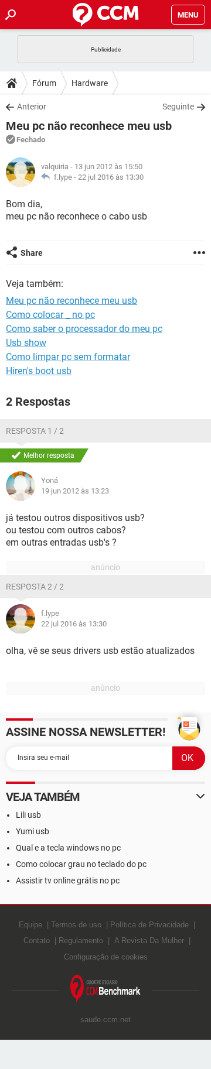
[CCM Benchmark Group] (105, 989)
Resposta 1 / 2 (35, 431)
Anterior (31, 106)
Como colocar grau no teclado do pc (81, 864)
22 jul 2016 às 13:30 (111, 177)
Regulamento (81, 940)
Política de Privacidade (149, 924)
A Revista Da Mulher (149, 940)
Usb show (26, 342)
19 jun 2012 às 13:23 (75, 490)
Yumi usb (32, 831)
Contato (36, 940)
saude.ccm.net (105, 1019)
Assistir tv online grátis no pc (68, 880)
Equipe (30, 924)
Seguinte (178, 106)
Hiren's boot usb (39, 370)
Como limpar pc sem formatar (68, 356)
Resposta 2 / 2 (35, 586)
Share (32, 253)
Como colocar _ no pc (50, 314)
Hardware (90, 83)
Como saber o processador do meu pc (84, 328)
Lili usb (28, 815)
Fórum (44, 83)
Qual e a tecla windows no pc (68, 847)
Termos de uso (76, 924)
